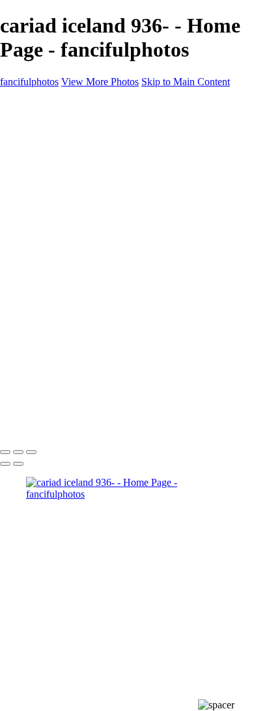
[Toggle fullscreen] (18, 452)
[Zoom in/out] (31, 452)
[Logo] (34, 103)
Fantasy (68, 196)
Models (67, 172)
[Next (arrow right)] (18, 464)
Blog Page (47, 242)
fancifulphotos (29, 81)
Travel (65, 207)
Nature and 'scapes (90, 161)
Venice (66, 184)
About (39, 219)
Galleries (44, 137)
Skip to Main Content (185, 81)
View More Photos (100, 81)
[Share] (31, 256)
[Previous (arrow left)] (5, 464)
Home (38, 125)
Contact (42, 231)
